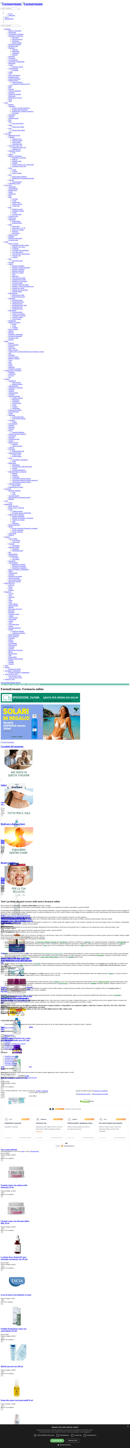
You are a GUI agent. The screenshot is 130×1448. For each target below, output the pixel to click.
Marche (14, 684)
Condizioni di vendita (11, 1058)
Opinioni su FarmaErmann (13, 1045)
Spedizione (11, 15)
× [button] (128, 1426)
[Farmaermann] (22, 3)
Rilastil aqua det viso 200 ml (12, 1366)
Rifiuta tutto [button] (72, 1440)
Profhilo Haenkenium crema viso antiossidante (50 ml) (13, 1330)
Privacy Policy (9, 1038)
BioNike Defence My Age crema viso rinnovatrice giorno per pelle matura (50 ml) (16, 961)
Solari (4, 785)
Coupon (8, 684)
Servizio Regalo (9, 1061)
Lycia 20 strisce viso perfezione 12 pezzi (16, 1295)
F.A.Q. (10, 13)
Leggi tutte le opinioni (7, 1027)
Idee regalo (21, 684)
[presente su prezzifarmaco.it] (87, 1101)
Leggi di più (87, 1432)
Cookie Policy (9, 1040)
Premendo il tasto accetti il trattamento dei (19, 1077)
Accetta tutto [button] (57, 1440)
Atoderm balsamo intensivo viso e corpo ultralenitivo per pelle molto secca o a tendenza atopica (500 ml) (16, 921)
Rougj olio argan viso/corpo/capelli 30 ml (17, 1400)
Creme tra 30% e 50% (33, 684)
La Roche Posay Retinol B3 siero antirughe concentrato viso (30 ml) (14, 1258)
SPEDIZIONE (9, 19)
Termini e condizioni (42, 1091)
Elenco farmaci (9, 1049)
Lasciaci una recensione (12, 1047)
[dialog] (65, 1436)
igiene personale (104, 981)
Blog (6, 1037)
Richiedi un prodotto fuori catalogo (15, 1043)
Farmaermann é (9, 1035)
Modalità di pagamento (11, 1056)
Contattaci (8, 1042)
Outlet (2, 684)
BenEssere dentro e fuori (13, 824)
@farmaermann (34, 1151)
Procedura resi (9, 1060)
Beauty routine (8, 862)
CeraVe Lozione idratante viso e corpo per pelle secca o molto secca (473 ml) (15, 1039)
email (22, 1151)
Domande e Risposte (11, 1063)
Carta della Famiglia (11, 1065)
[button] (65, 1445)
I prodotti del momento (12, 746)
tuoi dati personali (31, 1077)
